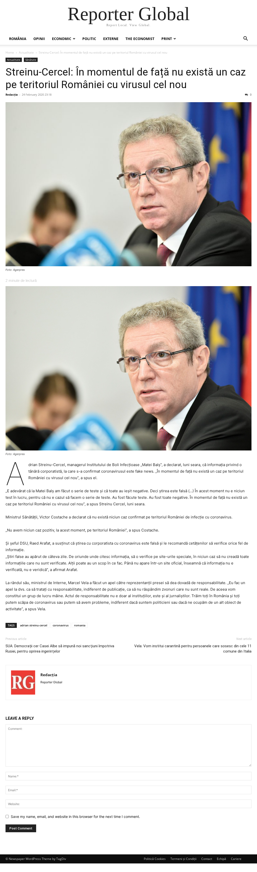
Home (10, 52)
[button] (245, 39)
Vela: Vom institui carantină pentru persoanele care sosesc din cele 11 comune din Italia (192, 649)
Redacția (12, 94)
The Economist (139, 38)
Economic (61, 38)
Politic (89, 38)
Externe (110, 38)
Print (166, 38)
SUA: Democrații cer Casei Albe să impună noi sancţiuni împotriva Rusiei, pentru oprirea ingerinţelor (60, 649)
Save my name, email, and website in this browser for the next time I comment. (75, 816)
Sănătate (30, 59)
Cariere (236, 859)
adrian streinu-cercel (33, 625)
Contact (206, 859)
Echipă (221, 859)
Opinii (39, 38)
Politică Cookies (155, 859)
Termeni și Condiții (183, 859)
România (17, 38)
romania (79, 625)
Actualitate (26, 52)
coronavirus (61, 625)
